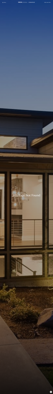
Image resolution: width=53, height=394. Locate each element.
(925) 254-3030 (47, 2)
